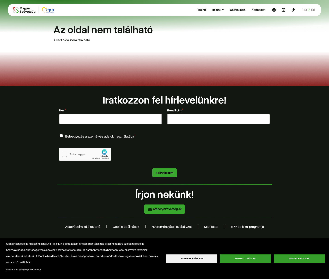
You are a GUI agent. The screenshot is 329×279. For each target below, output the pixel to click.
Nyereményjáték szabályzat (172, 226)
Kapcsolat (258, 10)
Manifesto (211, 226)
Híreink (201, 10)
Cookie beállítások (126, 226)
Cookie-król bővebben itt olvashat (23, 269)
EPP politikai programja (247, 226)
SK (313, 10)
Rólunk (216, 10)
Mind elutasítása (245, 258)
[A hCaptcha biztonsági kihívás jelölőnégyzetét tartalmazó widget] (85, 154)
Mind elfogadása (299, 258)
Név (62, 110)
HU (304, 10)
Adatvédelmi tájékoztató (82, 226)
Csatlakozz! (238, 10)
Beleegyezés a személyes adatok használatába (99, 136)
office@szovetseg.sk (166, 209)
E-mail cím (174, 110)
